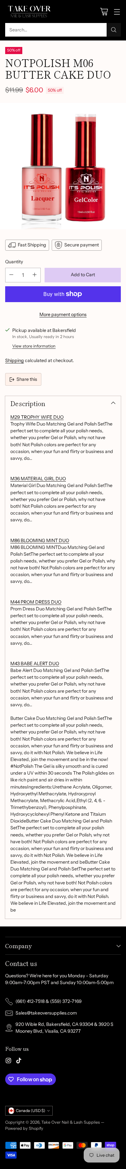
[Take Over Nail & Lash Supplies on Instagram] (8, 1061)
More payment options (63, 314)
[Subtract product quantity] (11, 275)
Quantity (14, 262)
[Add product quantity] (34, 275)
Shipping (14, 360)
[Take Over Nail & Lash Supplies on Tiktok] (19, 1061)
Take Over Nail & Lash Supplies (70, 1122)
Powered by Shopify (24, 1128)
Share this (26, 379)
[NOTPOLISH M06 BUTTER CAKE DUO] (63, 166)
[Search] (114, 30)
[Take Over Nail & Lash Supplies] (29, 11)
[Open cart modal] (103, 11)
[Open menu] (116, 11)
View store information (34, 346)
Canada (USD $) (30, 1110)
